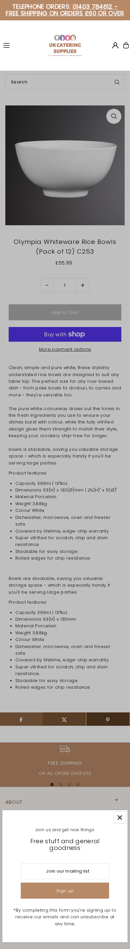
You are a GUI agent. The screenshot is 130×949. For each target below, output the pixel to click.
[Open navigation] (22, 45)
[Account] (115, 45)
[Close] (120, 818)
